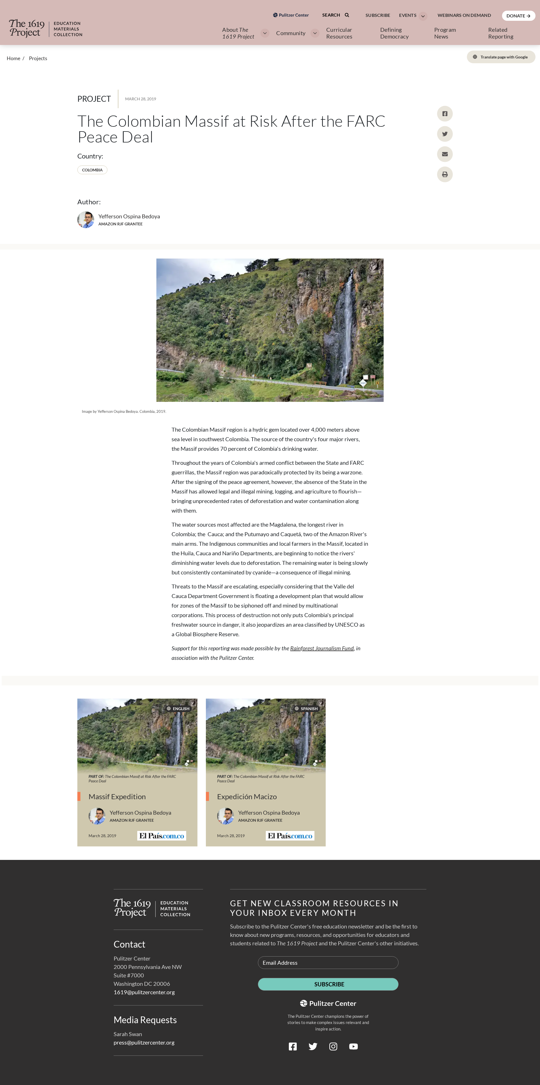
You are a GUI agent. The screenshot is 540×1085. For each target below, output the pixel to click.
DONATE (516, 15)
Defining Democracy (394, 33)
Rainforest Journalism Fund (322, 648)
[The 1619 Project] (51, 24)
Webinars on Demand (464, 15)
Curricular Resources (339, 33)
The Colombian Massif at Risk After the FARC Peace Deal (132, 778)
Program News (445, 33)
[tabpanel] (270, 779)
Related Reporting (500, 33)
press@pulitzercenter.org (144, 1042)
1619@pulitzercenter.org (144, 992)
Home (13, 58)
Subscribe (378, 15)
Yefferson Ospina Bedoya (129, 216)
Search (331, 14)
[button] (411, 16)
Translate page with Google (504, 57)
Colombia (92, 169)
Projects (38, 58)
